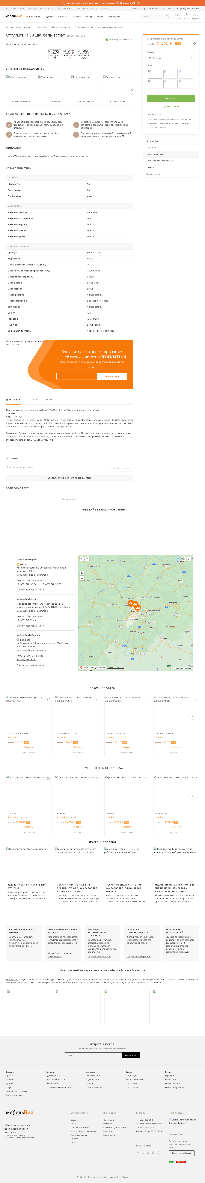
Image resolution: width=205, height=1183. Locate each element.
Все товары (35, 16)
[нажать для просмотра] (54, 54)
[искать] (167, 16)
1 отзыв (24, 817)
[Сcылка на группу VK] (138, 1152)
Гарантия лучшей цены (114, 1127)
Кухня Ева (12, 813)
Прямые (10, 1075)
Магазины (108, 1123)
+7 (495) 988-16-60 (26, 659)
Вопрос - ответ (153, 174)
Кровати (62, 16)
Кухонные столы (173, 1083)
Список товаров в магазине (31, 589)
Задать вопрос (69, 499)
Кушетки (10, 1083)
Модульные (170, 1079)
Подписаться (131, 1055)
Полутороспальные (55, 1079)
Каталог (74, 1120)
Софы (9, 1087)
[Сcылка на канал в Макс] (148, 1152)
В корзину (28, 747)
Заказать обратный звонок (145, 8)
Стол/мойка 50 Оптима (116, 733)
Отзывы (150, 167)
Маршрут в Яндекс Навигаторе (32, 574)
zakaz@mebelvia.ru (145, 1127)
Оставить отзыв (121, 468)
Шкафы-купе (131, 1075)
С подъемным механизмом (58, 1087)
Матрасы (76, 16)
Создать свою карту (115, 668)
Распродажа (114, 16)
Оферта (74, 1138)
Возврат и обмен (65, 8)
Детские (90, 1083)
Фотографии (152, 141)
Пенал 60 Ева (161, 813)
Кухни (100, 16)
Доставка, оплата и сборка (159, 160)
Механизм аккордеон (16, 1091)
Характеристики (154, 154)
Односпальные (53, 1075)
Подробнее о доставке (99, 956)
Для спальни (131, 1087)
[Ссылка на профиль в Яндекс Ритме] (158, 1152)
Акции (77, 8)
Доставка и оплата (47, 8)
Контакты (104, 8)
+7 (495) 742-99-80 (51, 584)
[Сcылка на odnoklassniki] (143, 1152)
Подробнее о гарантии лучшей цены (60, 955)
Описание (151, 147)
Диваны (50, 16)
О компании (32, 8)
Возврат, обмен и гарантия (83, 1131)
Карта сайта (109, 1135)
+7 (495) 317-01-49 (26, 620)
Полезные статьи (89, 8)
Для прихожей (132, 1083)
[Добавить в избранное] (48, 698)
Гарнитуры (170, 1075)
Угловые (10, 1079)
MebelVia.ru (12, 979)
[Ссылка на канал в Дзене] (153, 1152)
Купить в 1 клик (29, 752)
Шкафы (89, 16)
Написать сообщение (181, 1153)
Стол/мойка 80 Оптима (18, 733)
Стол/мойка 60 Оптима (67, 733)
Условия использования (183, 668)
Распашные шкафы (134, 1079)
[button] (132, 90)
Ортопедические (14, 1095)
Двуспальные (52, 1083)
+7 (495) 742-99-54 (26, 584)
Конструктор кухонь (174, 1087)
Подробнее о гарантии (139, 956)
